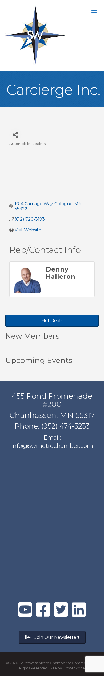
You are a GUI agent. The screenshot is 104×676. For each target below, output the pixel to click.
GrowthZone (74, 668)
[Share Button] (15, 134)
